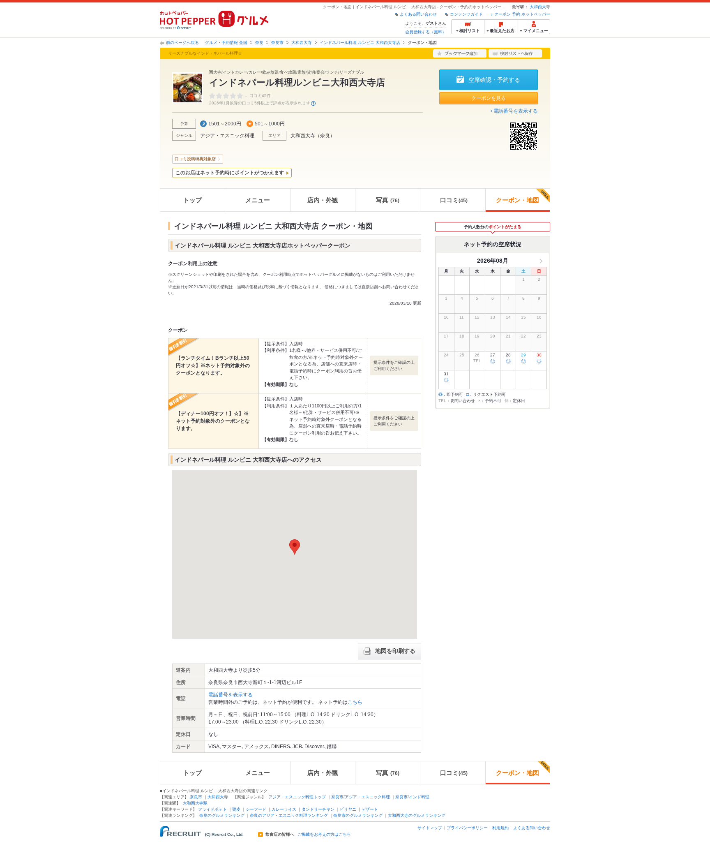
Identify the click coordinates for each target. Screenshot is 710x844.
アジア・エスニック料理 (227, 136)
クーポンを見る (488, 98)
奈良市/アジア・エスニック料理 (360, 797)
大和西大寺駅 (195, 803)
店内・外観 (322, 200)
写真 (387, 200)
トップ (192, 200)
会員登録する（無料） (425, 32)
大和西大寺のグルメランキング (416, 815)
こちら (355, 702)
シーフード (256, 809)
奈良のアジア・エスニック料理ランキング (289, 815)
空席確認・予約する (494, 79)
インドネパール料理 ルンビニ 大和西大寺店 (360, 42)
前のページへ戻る (182, 42)
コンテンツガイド (466, 14)
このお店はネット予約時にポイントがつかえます (229, 173)
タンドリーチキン (318, 809)
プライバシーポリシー (467, 828)
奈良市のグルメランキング (358, 815)
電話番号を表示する (515, 111)
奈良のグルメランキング (221, 815)
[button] (294, 547)
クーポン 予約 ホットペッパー (522, 14)
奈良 (259, 42)
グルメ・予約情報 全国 (226, 42)
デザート (370, 809)
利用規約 (500, 828)
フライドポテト (212, 809)
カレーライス (284, 809)
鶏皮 (236, 809)
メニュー (257, 200)
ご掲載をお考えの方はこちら (324, 834)
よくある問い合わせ (418, 14)
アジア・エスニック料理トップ (297, 797)
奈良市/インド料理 (412, 797)
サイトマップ (429, 828)
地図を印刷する (395, 650)
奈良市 (277, 42)
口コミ (454, 200)
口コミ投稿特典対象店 (195, 159)
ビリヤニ (348, 809)
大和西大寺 (540, 7)
